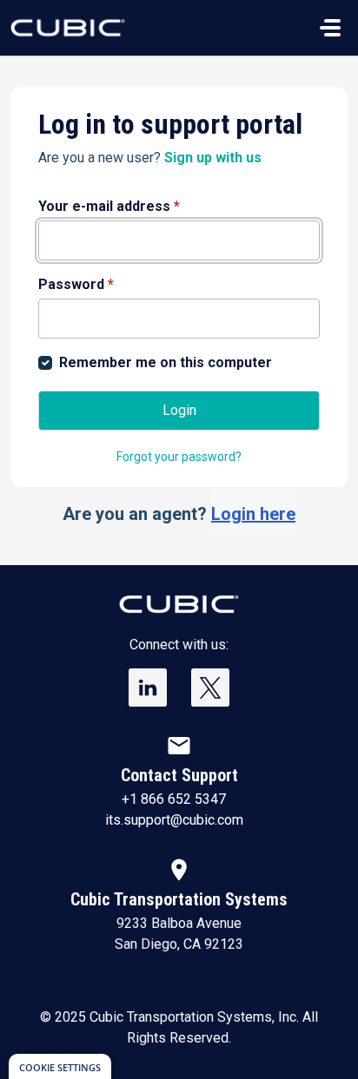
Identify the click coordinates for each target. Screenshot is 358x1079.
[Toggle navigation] (330, 27)
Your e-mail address (109, 206)
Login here (253, 513)
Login (179, 410)
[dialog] (60, 1066)
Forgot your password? (179, 457)
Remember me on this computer (165, 362)
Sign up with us (213, 157)
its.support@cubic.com (174, 820)
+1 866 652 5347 (174, 799)
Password (76, 284)
